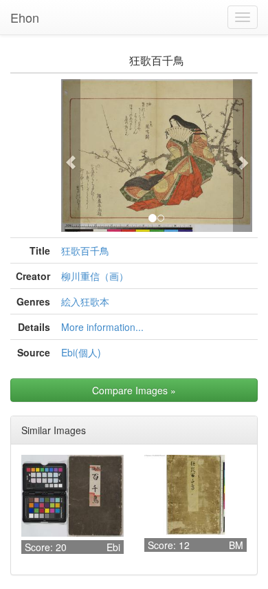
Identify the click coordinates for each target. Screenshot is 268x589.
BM (236, 545)
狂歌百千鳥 (85, 250)
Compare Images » (134, 390)
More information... (102, 327)
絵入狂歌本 (85, 301)
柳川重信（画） (95, 276)
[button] (70, 155)
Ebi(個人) (81, 352)
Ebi (113, 547)
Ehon (24, 17)
